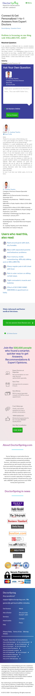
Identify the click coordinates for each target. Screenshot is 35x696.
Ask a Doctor (7, 612)
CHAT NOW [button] (18, 430)
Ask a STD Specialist (9, 652)
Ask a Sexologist (21, 646)
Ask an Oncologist (8, 646)
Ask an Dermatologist (9, 642)
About (21, 608)
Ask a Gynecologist (23, 642)
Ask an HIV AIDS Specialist (10, 658)
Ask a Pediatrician (21, 644)
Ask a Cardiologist (8, 644)
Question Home (16, 28)
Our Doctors (7, 608)
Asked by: (4, 61)
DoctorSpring (9, 592)
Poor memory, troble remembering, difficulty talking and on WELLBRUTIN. (17, 259)
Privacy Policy (7, 631)
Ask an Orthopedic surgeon (11, 650)
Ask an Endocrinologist (9, 656)
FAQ (4, 624)
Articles (5, 634)
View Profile (11, 84)
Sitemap (26, 631)
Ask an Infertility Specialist (10, 654)
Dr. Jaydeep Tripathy (12, 78)
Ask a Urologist (22, 652)
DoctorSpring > (6, 28)
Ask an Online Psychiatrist (10, 648)
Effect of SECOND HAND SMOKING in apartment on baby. (15, 289)
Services (6, 616)
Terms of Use (17, 631)
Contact (21, 618)
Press (21, 623)
